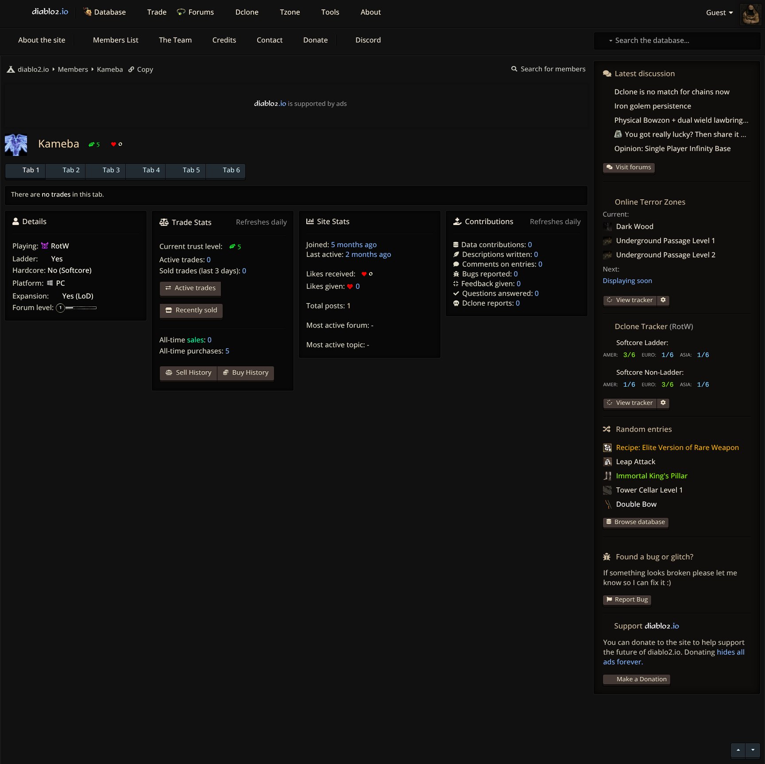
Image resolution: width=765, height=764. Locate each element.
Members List (115, 40)
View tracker (633, 300)
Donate (314, 40)
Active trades (194, 287)
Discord (367, 40)
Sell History (193, 372)
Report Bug (631, 599)
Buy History (250, 372)
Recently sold (195, 310)
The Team (174, 40)
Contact (269, 40)
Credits (223, 40)
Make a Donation (642, 679)
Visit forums (633, 167)
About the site (41, 40)
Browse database (639, 522)
